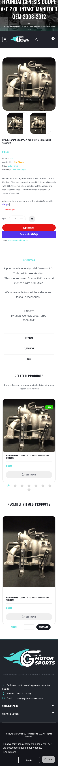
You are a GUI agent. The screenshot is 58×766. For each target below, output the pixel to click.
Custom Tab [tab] (29, 348)
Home (29, 24)
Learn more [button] (9, 752)
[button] (6, 425)
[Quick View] (6, 414)
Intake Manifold (15, 240)
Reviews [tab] (29, 338)
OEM (25, 240)
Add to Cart (29, 228)
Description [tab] (29, 260)
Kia (11, 158)
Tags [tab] (29, 358)
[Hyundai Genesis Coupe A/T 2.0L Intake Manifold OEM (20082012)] (29, 425)
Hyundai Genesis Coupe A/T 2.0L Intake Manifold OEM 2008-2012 (27, 598)
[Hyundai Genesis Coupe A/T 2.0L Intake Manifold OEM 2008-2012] (17, 123)
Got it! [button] (29, 760)
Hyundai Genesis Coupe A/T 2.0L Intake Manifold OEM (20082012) (27, 456)
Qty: (4, 219)
